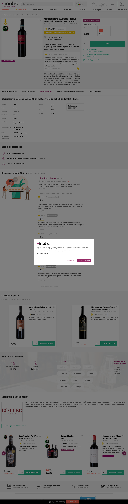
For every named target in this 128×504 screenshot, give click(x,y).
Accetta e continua (84, 260)
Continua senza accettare (43, 253)
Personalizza (70, 260)
